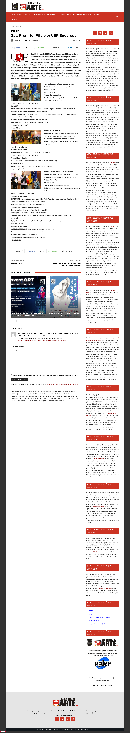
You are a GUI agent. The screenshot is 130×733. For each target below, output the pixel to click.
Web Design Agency (82, 729)
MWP (91, 729)
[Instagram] (100, 33)
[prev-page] (12, 321)
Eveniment (18, 26)
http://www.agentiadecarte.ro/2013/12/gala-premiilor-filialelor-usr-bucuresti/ (42, 340)
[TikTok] (105, 33)
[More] (77, 48)
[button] (116, 16)
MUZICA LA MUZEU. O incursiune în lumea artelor (64, 314)
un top (113, 49)
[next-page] (15, 321)
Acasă (12, 26)
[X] (111, 33)
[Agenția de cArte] (12, 40)
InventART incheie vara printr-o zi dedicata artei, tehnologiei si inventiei (28, 314)
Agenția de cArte (22, 40)
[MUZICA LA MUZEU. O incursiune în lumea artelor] (64, 297)
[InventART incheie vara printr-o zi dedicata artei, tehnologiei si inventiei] (28, 297)
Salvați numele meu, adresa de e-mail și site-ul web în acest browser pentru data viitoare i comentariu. (45, 375)
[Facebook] (95, 33)
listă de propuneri (98, 458)
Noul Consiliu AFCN (17, 263)
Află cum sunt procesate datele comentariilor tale (62, 384)
